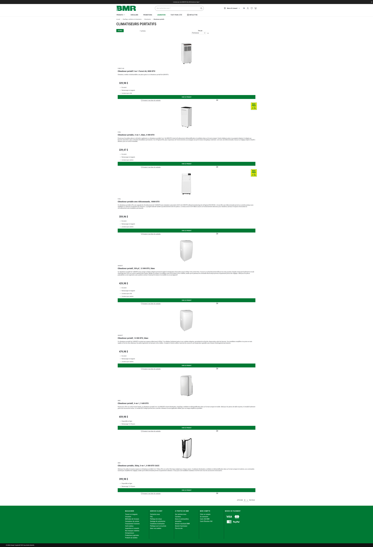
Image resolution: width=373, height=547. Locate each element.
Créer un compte (205, 514)
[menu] (186, 14)
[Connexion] (248, 8)
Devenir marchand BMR (182, 524)
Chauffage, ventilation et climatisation (132, 19)
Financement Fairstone (132, 524)
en (244, 8)
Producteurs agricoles (132, 535)
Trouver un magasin (131, 514)
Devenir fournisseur (181, 526)
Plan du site (179, 528)
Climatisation (147, 19)
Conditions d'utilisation (157, 524)
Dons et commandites (182, 519)
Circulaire (134, 15)
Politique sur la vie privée (158, 526)
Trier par (200, 30)
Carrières (178, 517)
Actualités (178, 521)
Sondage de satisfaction (157, 521)
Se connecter (204, 517)
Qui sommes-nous (180, 514)
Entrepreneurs (129, 533)
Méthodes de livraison (132, 519)
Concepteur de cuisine (132, 521)
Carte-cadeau (129, 526)
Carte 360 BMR (204, 519)
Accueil (118, 19)
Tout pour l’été (176, 15)
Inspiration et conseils (132, 528)
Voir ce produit (186, 97)
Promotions (147, 15)
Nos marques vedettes (132, 531)
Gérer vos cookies (155, 528)
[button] (151, 100)
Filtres (120, 30)
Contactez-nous (155, 514)
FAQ (151, 517)
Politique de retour (156, 519)
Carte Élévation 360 (206, 521)
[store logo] (126, 8)
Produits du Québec (131, 538)
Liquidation (161, 15)
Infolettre (193, 15)
